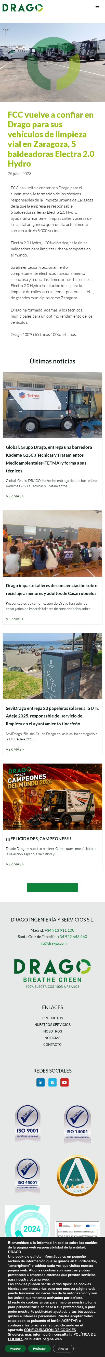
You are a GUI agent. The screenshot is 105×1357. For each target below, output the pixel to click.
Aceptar (15, 1349)
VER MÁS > (15, 496)
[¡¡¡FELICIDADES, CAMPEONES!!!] (52, 826)
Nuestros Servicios (52, 1025)
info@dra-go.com (52, 943)
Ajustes (63, 1349)
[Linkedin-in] (40, 1082)
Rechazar (39, 1349)
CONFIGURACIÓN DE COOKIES (50, 1330)
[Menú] (97, 7)
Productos (52, 1018)
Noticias (52, 1038)
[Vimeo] (52, 1082)
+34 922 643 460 (72, 936)
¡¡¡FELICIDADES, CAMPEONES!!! (38, 838)
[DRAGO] (23, 7)
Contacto (52, 1044)
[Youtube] (64, 1082)
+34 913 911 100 (59, 930)
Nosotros (52, 1031)
